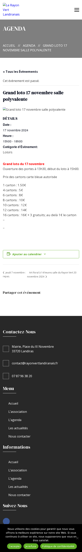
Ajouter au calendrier (27, 254)
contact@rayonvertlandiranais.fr (35, 363)
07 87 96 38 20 (22, 376)
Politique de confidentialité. (58, 546)
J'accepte (14, 546)
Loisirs (7, 152)
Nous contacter (19, 436)
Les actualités (18, 428)
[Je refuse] (77, 538)
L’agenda (14, 420)
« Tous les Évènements (20, 72)
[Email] (27, 301)
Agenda (29, 45)
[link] (6, 521)
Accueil (9, 45)
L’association (17, 412)
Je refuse (30, 546)
